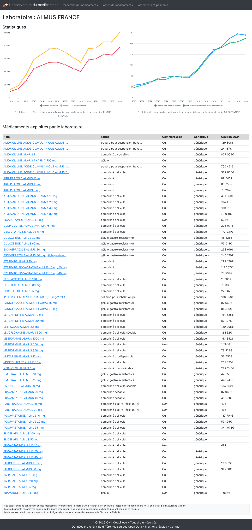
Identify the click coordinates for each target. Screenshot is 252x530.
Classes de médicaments (116, 5)
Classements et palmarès (151, 5)
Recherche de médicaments (80, 5)
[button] (49, 105)
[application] (63, 69)
